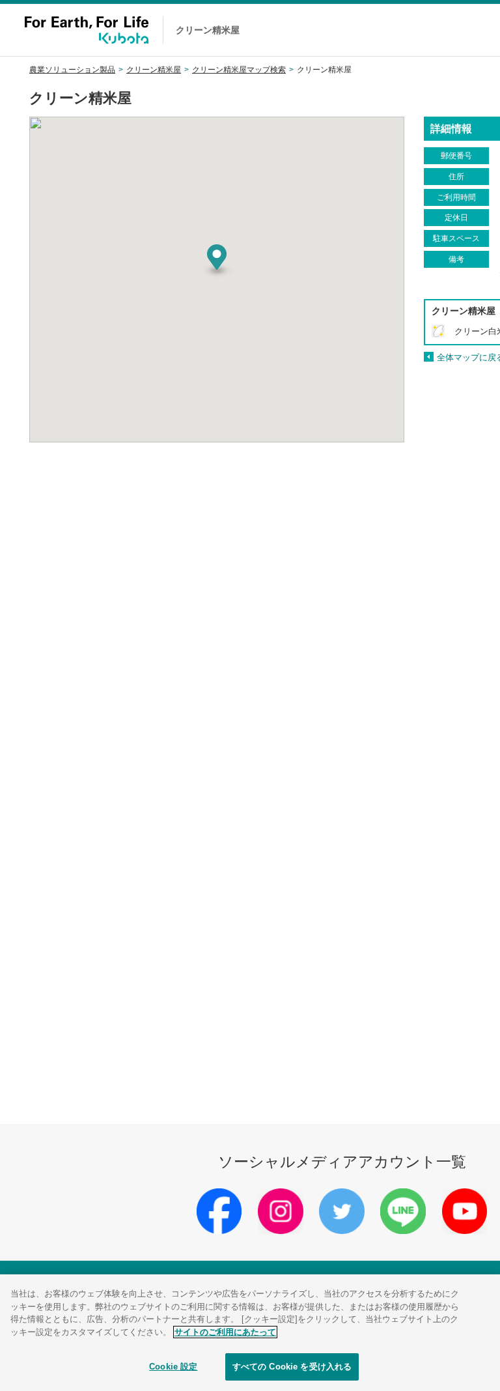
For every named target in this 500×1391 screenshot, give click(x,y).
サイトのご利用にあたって (225, 1332)
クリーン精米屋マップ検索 (239, 69)
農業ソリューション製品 (72, 69)
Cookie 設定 (173, 1366)
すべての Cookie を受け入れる (292, 1366)
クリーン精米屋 (153, 69)
